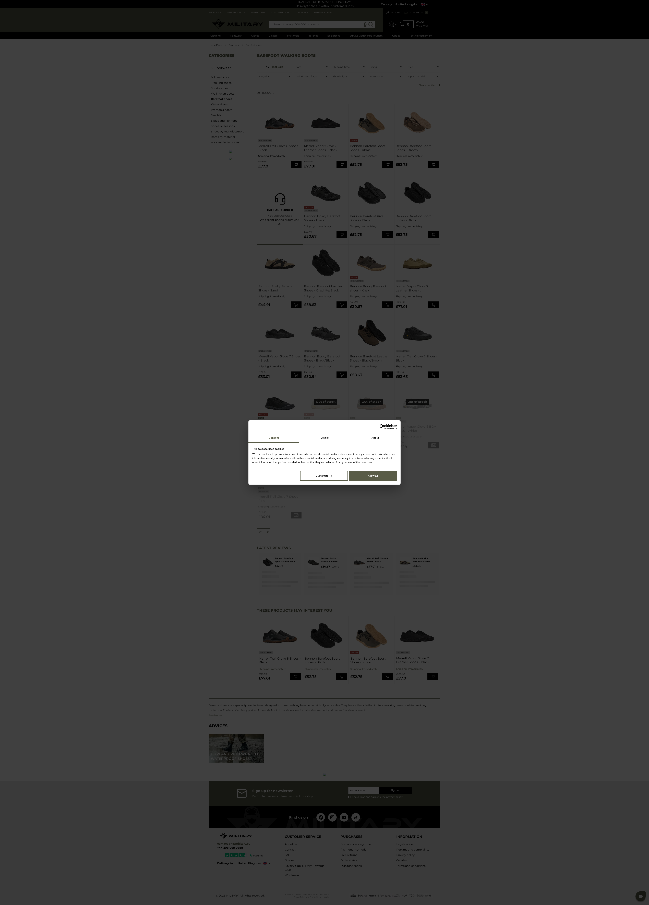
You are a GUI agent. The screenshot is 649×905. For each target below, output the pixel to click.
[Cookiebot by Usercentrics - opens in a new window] (382, 426)
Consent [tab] (274, 437)
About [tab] (375, 437)
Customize (322, 475)
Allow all (373, 475)
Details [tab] (324, 437)
